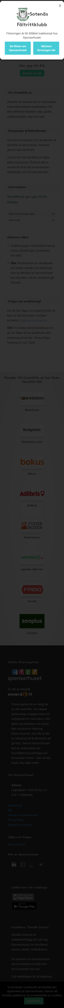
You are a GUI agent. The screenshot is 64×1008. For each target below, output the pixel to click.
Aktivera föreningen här (46, 48)
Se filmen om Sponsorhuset (18, 48)
